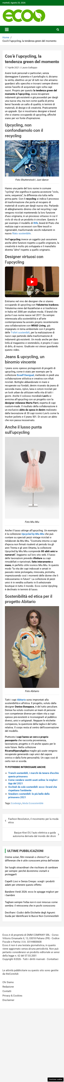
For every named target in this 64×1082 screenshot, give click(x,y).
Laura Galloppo (29, 67)
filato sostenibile (21, 233)
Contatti (6, 991)
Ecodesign (16, 803)
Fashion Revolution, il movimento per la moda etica (33, 820)
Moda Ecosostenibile (32, 803)
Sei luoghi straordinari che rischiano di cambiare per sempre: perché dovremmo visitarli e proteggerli (31, 871)
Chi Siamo (8, 982)
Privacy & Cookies (12, 995)
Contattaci (52, 959)
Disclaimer (8, 1000)
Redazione (8, 986)
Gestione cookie (55, 1079)
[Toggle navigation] (6, 29)
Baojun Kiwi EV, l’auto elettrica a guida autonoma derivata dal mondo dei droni (34, 834)
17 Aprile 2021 (12, 67)
